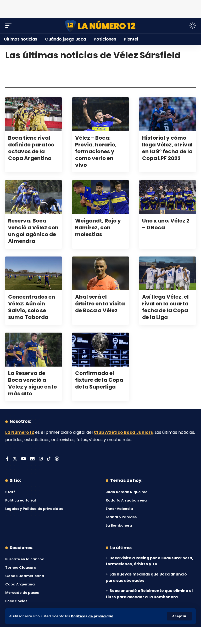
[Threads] (57, 459)
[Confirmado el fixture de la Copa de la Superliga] (100, 350)
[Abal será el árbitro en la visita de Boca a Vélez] (100, 273)
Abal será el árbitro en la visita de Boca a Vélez (100, 303)
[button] (179, 616)
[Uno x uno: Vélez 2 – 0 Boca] (167, 197)
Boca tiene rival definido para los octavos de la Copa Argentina (31, 148)
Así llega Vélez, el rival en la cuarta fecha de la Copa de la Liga (165, 307)
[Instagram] (40, 459)
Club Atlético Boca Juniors (123, 432)
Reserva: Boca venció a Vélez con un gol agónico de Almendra (33, 231)
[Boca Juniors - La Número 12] (100, 26)
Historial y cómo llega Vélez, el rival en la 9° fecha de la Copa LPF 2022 (167, 148)
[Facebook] (7, 459)
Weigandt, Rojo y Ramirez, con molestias (98, 227)
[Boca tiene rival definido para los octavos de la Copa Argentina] (33, 114)
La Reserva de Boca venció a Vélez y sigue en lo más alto (32, 383)
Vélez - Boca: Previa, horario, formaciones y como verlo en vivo (96, 151)
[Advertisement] (100, 8)
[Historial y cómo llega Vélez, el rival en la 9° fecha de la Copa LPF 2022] (167, 114)
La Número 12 (19, 432)
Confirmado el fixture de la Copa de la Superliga (99, 379)
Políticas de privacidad (92, 616)
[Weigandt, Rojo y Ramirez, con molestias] (100, 197)
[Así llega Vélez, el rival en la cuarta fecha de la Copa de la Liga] (167, 273)
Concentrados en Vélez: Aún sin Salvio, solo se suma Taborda (31, 307)
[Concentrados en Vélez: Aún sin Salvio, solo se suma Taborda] (33, 273)
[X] (15, 459)
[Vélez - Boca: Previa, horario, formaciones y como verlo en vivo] (100, 114)
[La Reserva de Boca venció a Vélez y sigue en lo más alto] (33, 350)
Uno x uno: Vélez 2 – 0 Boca (165, 224)
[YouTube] (23, 459)
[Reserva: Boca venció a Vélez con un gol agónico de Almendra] (33, 197)
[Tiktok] (48, 459)
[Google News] (32, 459)
